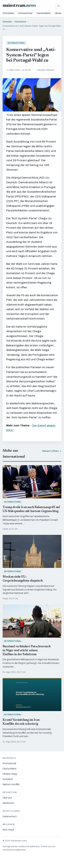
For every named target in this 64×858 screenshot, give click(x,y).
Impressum (8, 803)
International (25, 13)
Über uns (7, 798)
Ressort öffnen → (51, 451)
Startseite (8, 13)
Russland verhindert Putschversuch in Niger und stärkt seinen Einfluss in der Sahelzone (27, 650)
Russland (8, 779)
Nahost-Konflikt (11, 784)
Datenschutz (10, 816)
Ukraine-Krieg (10, 774)
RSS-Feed (8, 830)
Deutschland (43, 13)
